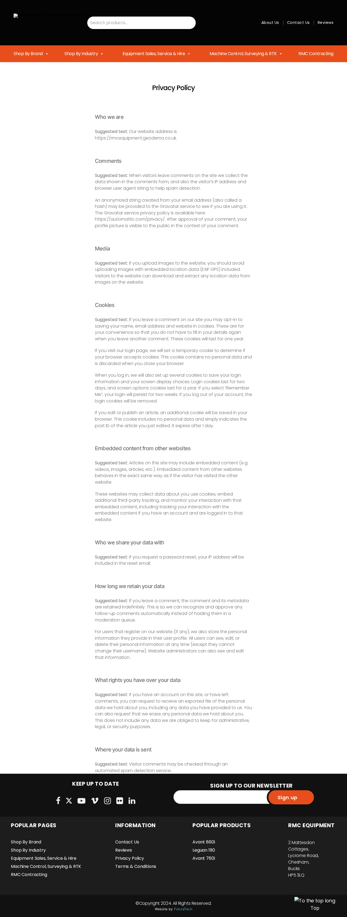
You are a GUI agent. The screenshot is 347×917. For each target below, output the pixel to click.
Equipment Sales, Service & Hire (154, 53)
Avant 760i (203, 858)
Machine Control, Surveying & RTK (243, 53)
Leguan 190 (203, 850)
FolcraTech (183, 909)
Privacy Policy (129, 858)
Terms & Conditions (135, 866)
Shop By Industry (81, 53)
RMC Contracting (315, 53)
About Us (270, 22)
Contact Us (298, 22)
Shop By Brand (28, 53)
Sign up (287, 797)
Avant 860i (203, 842)
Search (189, 23)
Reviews (326, 22)
